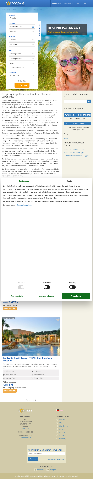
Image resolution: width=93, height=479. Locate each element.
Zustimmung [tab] (24, 181)
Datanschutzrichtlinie (24, 205)
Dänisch (61, 410)
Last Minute (68, 3)
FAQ (60, 423)
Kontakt (62, 420)
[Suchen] (89, 101)
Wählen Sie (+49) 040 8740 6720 (79, 115)
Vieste (66, 138)
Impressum (63, 432)
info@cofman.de (25, 437)
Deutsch (57, 410)
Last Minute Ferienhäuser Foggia (76, 156)
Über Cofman (63, 426)
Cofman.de (25, 428)
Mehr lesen (52, 459)
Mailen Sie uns (78, 123)
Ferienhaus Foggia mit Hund (74, 149)
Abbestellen (61, 459)
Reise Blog (62, 438)
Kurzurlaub (56, 3)
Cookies (62, 435)
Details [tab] (69, 181)
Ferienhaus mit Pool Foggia (74, 152)
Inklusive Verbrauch (17, 68)
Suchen (23, 85)
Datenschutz (63, 429)
